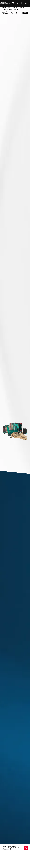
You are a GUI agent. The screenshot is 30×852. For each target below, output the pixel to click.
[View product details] (26, 848)
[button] (18, 3)
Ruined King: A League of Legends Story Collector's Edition (12, 847)
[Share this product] (16, 12)
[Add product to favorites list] (12, 12)
